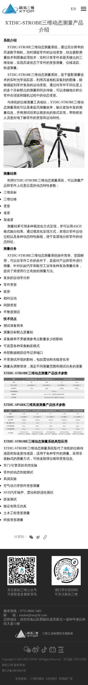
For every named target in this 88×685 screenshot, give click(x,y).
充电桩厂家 (66, 678)
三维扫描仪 (37, 678)
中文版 (68, 659)
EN (73, 9)
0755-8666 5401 (31, 611)
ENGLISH (80, 659)
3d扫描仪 (51, 678)
